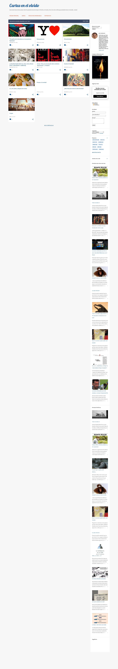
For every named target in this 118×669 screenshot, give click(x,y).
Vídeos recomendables (35, 15)
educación (96, 139)
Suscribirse (100, 96)
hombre (100, 142)
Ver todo (85, 21)
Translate (101, 133)
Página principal (14, 15)
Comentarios (96, 104)
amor (95, 142)
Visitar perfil (101, 50)
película (95, 149)
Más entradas (49, 125)
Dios (102, 139)
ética (100, 144)
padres (101, 149)
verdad (95, 144)
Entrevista (48, 15)
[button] (33, 45)
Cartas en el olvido (24, 5)
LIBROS (23, 15)
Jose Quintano (102, 33)
